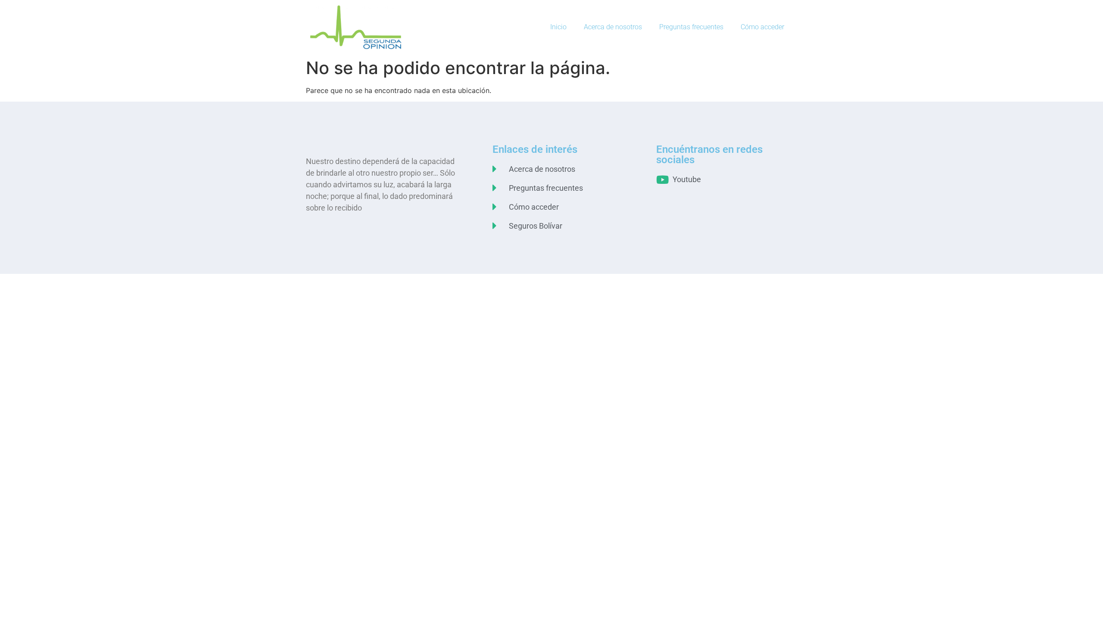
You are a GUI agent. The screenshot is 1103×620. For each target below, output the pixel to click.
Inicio (558, 27)
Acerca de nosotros (613, 27)
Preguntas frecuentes (691, 27)
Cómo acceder (762, 27)
